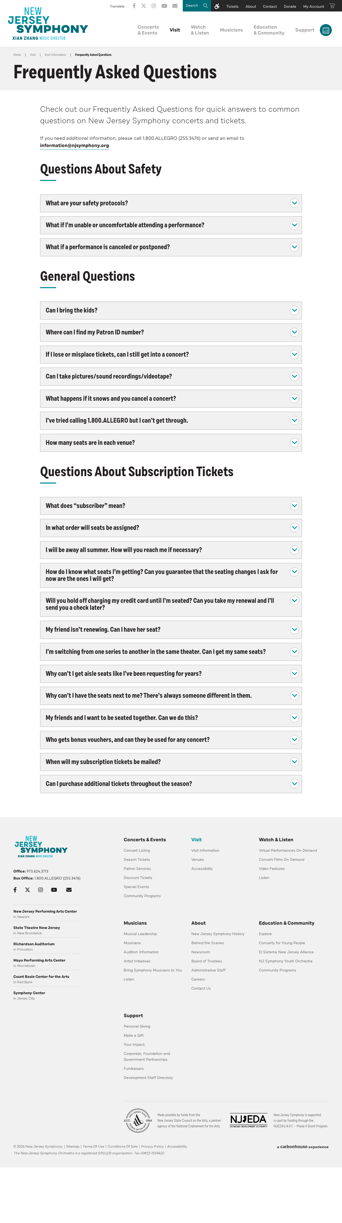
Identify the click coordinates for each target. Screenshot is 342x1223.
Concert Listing (137, 850)
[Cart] (332, 5)
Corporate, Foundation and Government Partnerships (147, 1056)
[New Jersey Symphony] (48, 23)
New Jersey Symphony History (217, 933)
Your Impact (134, 1044)
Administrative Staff (208, 970)
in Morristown (39, 963)
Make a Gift (134, 1035)
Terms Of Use (93, 1146)
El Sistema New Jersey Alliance (286, 952)
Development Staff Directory (148, 1077)
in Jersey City (29, 995)
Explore (265, 933)
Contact (270, 6)
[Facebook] (134, 6)
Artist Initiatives (137, 961)
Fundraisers (134, 1068)
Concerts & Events (145, 839)
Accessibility (202, 868)
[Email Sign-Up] (174, 6)
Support (304, 30)
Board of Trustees (206, 961)
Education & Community (286, 923)
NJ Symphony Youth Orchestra (286, 961)
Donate (290, 6)
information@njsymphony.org (74, 145)
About (251, 6)
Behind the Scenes (207, 943)
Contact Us (201, 988)
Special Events (136, 886)
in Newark (45, 914)
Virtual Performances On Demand (288, 850)
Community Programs (142, 895)
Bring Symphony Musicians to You (153, 970)
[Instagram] (153, 6)
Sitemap (72, 1146)
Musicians (231, 30)
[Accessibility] (217, 5)
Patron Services (137, 868)
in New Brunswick (36, 930)
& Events (148, 30)
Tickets (232, 6)
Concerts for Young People (282, 943)
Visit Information (55, 54)
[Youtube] (164, 6)
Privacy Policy (152, 1146)
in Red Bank (41, 979)
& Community (269, 30)
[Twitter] (143, 6)
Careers (198, 979)
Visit (175, 30)
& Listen (200, 30)
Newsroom (200, 952)
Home (17, 54)
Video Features (272, 868)
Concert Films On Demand (281, 859)
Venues (197, 859)
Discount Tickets (138, 877)
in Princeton (34, 947)
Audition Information (141, 952)
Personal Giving (137, 1026)
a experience (303, 1146)
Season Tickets (137, 859)
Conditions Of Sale (123, 1146)
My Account (313, 6)
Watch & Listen (276, 839)
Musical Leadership (140, 933)
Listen (264, 877)
